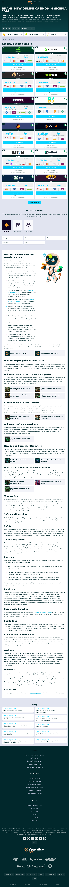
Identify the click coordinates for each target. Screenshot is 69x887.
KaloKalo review (51, 119)
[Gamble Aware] (31, 870)
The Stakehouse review (18, 119)
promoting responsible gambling (43, 612)
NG (33, 847)
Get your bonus (18, 64)
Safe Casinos (34, 762)
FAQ (34, 818)
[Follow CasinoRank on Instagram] (28, 842)
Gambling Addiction (34, 795)
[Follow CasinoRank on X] (32, 842)
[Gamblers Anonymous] (24, 863)
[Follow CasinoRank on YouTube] (36, 842)
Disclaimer (34, 821)
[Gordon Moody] (50, 863)
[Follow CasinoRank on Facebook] (24, 842)
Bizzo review (51, 196)
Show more (33, 202)
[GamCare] (36, 863)
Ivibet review (51, 170)
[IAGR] (15, 863)
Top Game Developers (34, 798)
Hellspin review (18, 145)
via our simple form (35, 693)
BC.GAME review (51, 67)
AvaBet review (18, 67)
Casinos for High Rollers (34, 765)
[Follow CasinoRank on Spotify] (40, 842)
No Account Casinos (34, 768)
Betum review (18, 170)
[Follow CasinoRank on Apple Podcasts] (44, 842)
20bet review (18, 196)
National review (18, 93)
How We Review (34, 812)
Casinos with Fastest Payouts (34, 759)
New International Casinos (34, 792)
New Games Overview (34, 786)
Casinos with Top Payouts (34, 771)
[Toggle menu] (3, 2)
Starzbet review (51, 145)
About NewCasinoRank (34, 809)
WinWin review (51, 93)
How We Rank (34, 815)
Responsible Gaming (34, 789)
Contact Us (34, 824)
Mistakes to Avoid (34, 782)
